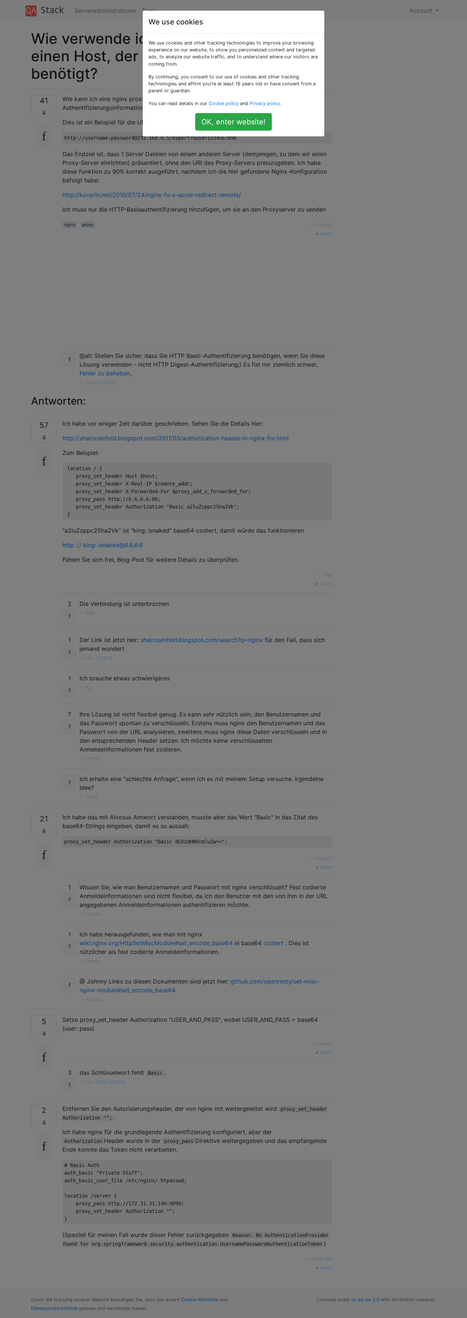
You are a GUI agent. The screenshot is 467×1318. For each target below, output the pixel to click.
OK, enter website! (233, 121)
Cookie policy (224, 103)
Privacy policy (265, 103)
